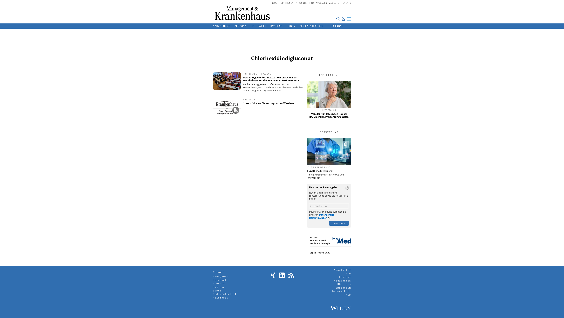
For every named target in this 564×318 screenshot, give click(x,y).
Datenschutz (341, 291)
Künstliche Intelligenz (320, 171)
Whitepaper (250, 99)
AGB (348, 294)
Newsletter (342, 269)
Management (221, 26)
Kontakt (345, 276)
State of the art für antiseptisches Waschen (268, 103)
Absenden (339, 223)
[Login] (343, 18)
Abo (348, 273)
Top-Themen (286, 3)
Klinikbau (335, 26)
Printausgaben (318, 3)
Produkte (301, 3)
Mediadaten (342, 280)
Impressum (343, 287)
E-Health (259, 26)
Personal (241, 26)
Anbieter (334, 3)
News (274, 3)
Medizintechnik (312, 26)
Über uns (344, 284)
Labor (291, 26)
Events (347, 3)
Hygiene (276, 26)
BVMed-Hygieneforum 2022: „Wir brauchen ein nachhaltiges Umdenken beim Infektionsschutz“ (271, 79)
